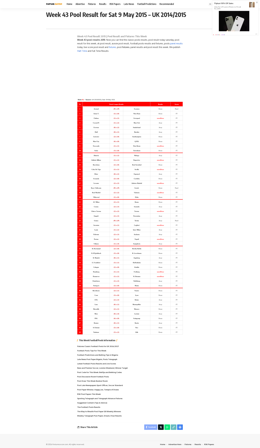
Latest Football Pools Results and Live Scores (96, 364)
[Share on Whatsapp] (167, 427)
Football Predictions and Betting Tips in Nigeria (97, 355)
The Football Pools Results (88, 407)
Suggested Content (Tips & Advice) (92, 403)
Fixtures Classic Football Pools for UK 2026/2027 (98, 346)
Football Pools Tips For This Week (91, 351)
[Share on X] (161, 427)
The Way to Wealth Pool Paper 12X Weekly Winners (99, 411)
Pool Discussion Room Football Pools (93, 377)
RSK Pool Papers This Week (89, 394)
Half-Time (82, 51)
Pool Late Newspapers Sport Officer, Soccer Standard (100, 385)
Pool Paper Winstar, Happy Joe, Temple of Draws (98, 390)
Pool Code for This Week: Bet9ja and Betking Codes (99, 372)
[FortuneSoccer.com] (54, 4)
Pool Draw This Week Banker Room (92, 381)
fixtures (112, 47)
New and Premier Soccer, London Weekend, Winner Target (102, 368)
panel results (176, 43)
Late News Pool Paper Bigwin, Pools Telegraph (97, 359)
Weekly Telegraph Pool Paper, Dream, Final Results (99, 416)
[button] (173, 427)
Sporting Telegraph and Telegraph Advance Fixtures (99, 398)
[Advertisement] (130, 73)
